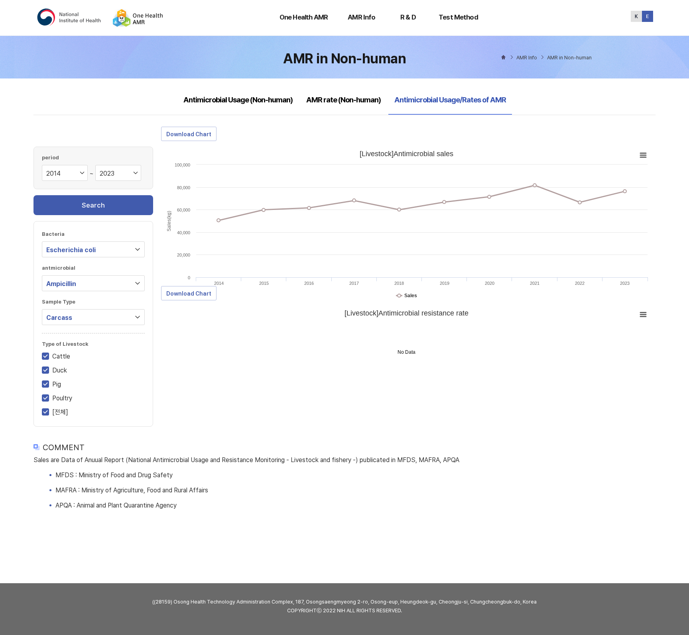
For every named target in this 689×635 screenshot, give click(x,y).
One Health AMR (304, 17)
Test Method (458, 17)
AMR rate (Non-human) (343, 99)
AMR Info (361, 17)
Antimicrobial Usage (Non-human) (238, 99)
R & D (408, 17)
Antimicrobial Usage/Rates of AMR (450, 99)
